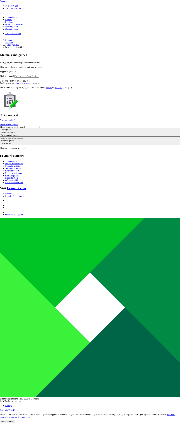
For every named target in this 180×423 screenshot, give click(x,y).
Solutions (9, 42)
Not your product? (7, 120)
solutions (27, 83)
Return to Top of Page (9, 410)
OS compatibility (12, 180)
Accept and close (7, 422)
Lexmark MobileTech (14, 182)
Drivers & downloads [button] (14, 24)
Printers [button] (8, 20)
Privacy (8, 405)
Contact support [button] (11, 29)
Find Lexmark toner (13, 173)
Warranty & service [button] (13, 27)
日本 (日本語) (11, 6)
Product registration (13, 166)
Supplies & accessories (14, 196)
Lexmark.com (16, 188)
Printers (8, 194)
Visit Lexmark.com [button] (13, 8)
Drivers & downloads (14, 164)
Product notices (11, 178)
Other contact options (14, 214)
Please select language (9, 127)
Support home (11, 161)
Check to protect (12, 175)
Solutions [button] (9, 22)
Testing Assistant (12, 45)
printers (18, 83)
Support (8, 40)
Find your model (7, 76)
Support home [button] (11, 17)
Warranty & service (13, 168)
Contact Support (12, 171)
